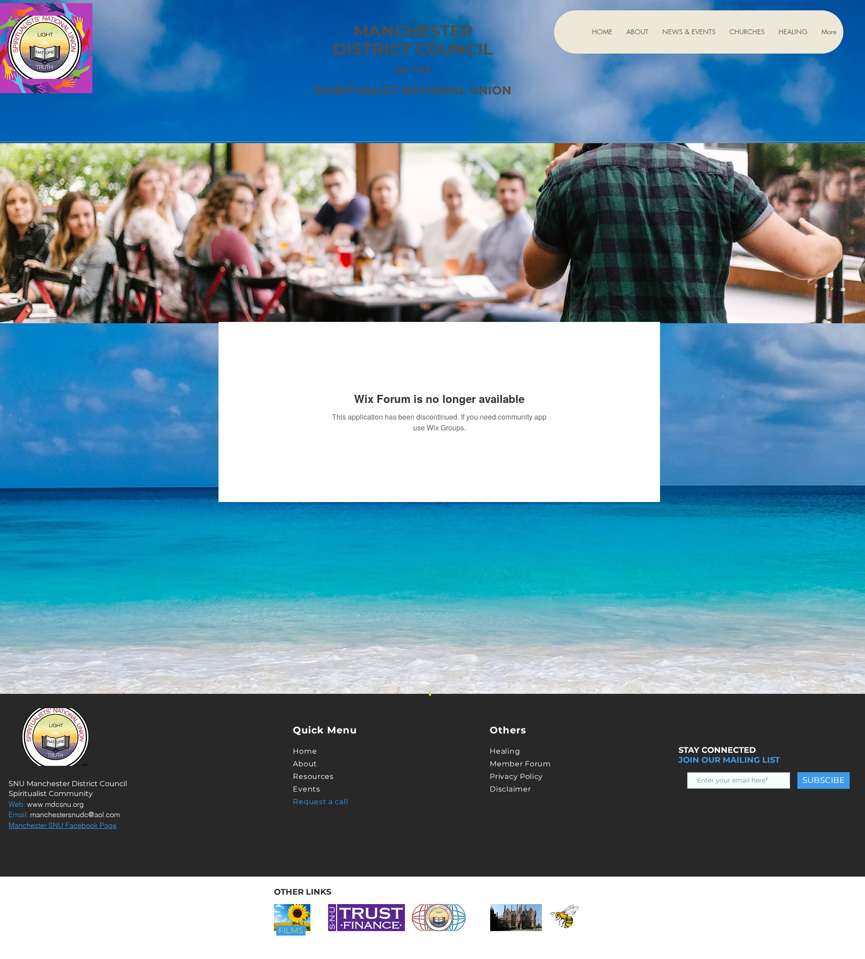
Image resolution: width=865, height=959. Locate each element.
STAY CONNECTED (717, 750)
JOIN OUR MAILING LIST (729, 760)
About (305, 764)
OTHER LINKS (302, 892)
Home (305, 751)
